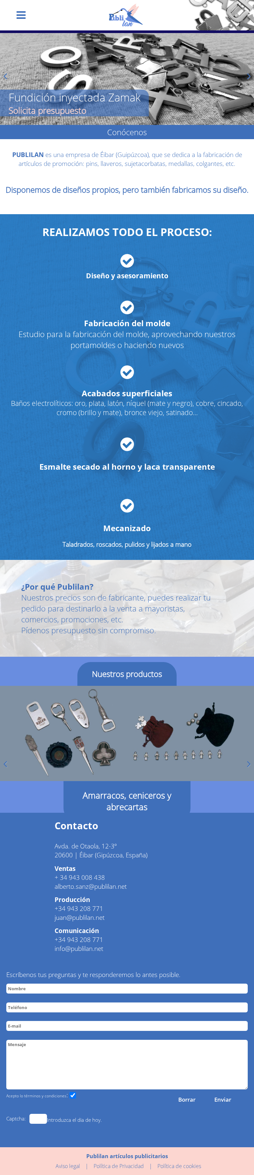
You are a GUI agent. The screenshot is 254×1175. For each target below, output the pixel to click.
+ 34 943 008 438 (80, 877)
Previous (6, 77)
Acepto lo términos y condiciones (36, 1095)
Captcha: (16, 1118)
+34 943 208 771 (79, 908)
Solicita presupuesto (47, 110)
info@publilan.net (79, 948)
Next (247, 77)
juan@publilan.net (80, 917)
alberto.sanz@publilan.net (91, 886)
